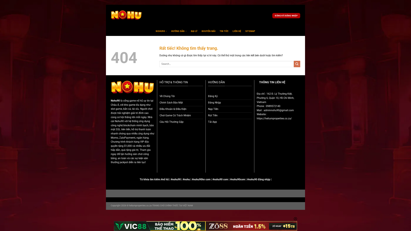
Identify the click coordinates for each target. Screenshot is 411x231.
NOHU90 (160, 31)
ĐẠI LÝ (194, 31)
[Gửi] (297, 64)
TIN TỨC (224, 31)
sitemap (250, 31)
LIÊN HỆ (237, 31)
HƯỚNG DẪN (178, 31)
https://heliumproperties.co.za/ (274, 118)
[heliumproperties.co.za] (126, 15)
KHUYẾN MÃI (208, 31)
